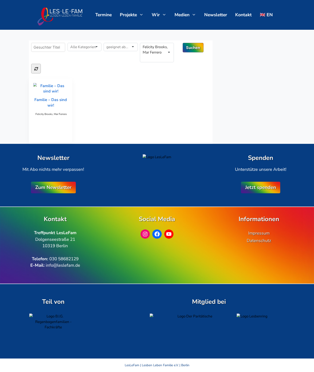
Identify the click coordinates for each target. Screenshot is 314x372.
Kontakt (243, 15)
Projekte (128, 15)
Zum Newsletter (53, 187)
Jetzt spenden (260, 187)
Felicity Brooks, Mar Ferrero (51, 114)
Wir (156, 15)
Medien (182, 15)
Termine (103, 15)
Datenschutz (259, 241)
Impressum (259, 233)
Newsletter (215, 15)
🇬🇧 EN (266, 15)
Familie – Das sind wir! (50, 102)
